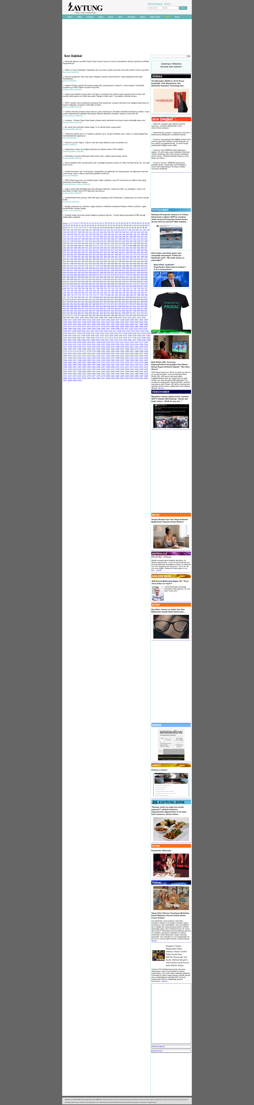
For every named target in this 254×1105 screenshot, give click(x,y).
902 (134, 306)
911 (82, 308)
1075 (89, 326)
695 (134, 286)
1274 (70, 351)
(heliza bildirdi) (69, 145)
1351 (93, 360)
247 (94, 243)
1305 (132, 353)
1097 (108, 329)
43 (85, 225)
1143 (148, 333)
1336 (108, 358)
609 (71, 279)
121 (140, 230)
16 (101, 223)
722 (64, 291)
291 (86, 248)
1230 (117, 344)
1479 (103, 376)
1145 (69, 335)
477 (94, 266)
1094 (93, 329)
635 (83, 282)
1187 (88, 340)
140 (123, 232)
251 (108, 243)
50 (104, 225)
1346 (70, 360)
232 (123, 241)
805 (116, 297)
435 (108, 261)
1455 (74, 374)
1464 (117, 374)
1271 (141, 349)
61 (133, 225)
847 (101, 302)
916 (101, 308)
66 (146, 225)
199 (86, 239)
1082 (122, 326)
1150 (93, 335)
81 (98, 228)
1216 (136, 342)
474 (83, 266)
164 (127, 234)
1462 (108, 374)
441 (131, 261)
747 (71, 293)
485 (123, 266)
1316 (98, 356)
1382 (70, 365)
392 (120, 257)
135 (105, 232)
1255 (65, 349)
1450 (136, 371)
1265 (112, 349)
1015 (144, 317)
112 (108, 230)
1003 (87, 317)
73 (77, 228)
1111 (88, 331)
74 (80, 228)
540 (71, 273)
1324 (136, 356)
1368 (89, 362)
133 (97, 232)
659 (86, 284)
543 (83, 273)
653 (64, 284)
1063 (117, 324)
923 (127, 308)
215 (145, 239)
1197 (134, 340)
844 (90, 302)
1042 (103, 322)
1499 (112, 378)
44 (88, 225)
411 (105, 259)
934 (83, 311)
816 (71, 299)
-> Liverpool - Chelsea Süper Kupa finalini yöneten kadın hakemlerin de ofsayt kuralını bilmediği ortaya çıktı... (105, 120)
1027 (117, 320)
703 (79, 288)
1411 (122, 367)
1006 (101, 317)
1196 (130, 340)
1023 (98, 320)
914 (94, 308)
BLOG (156, 514)
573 (108, 275)
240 (68, 243)
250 (105, 243)
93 (130, 228)
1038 (84, 322)
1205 (84, 342)
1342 (136, 358)
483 (116, 266)
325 (127, 250)
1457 (84, 374)
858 (142, 302)
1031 (136, 320)
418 (131, 259)
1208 (98, 342)
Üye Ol (167, 4)
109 (97, 230)
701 (71, 288)
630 (64, 282)
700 (68, 288)
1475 (84, 376)
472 (75, 266)
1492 (79, 378)
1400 (70, 367)
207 (116, 239)
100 (64, 230)
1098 (112, 329)
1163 (65, 338)
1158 (130, 335)
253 (116, 243)
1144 (65, 335)
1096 (103, 329)
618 (105, 279)
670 (127, 284)
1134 (107, 333)
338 (90, 252)
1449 (132, 371)
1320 (117, 356)
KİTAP (156, 604)
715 (123, 288)
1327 (65, 358)
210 (127, 239)
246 (90, 243)
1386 (89, 365)
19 (109, 223)
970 (131, 313)
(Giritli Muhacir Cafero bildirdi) (76, 184)
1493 (84, 378)
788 (138, 295)
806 (120, 297)
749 (79, 293)
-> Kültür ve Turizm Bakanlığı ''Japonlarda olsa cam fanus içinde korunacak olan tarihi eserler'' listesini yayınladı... (106, 70)
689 (112, 286)
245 (86, 243)
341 (101, 252)
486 (127, 266)
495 (75, 268)
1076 (93, 326)
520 (83, 270)
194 (68, 239)
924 (131, 308)
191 (142, 237)
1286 (127, 351)
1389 (103, 365)
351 (138, 252)
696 (138, 286)
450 (79, 264)
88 (117, 228)
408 (94, 259)
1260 (89, 349)
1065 (127, 324)
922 (123, 308)
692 (123, 286)
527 (108, 270)
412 (108, 259)
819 (83, 299)
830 (123, 299)
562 (68, 275)
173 (75, 237)
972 (138, 313)
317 (97, 250)
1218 (146, 342)
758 (112, 293)
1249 (122, 347)
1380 (146, 362)
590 (86, 277)
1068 (141, 324)
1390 (108, 365)
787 (134, 295)
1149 (88, 335)
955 (75, 313)
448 (71, 264)
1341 (132, 358)
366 (108, 255)
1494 (89, 378)
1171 (102, 338)
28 (132, 223)
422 (145, 259)
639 (97, 282)
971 (134, 313)
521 (86, 270)
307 (146, 248)
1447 (122, 371)
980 (83, 315)
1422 (89, 369)
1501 (122, 378)
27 (130, 223)
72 (74, 228)
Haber (156, 882)
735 (112, 291)
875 (120, 304)
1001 (77, 317)
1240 (79, 347)
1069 (146, 324)
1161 (144, 335)
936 (90, 311)
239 (64, 243)
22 (117, 223)
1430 (127, 369)
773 (83, 295)
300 (120, 248)
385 (94, 257)
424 (68, 261)
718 (134, 288)
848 (105, 302)
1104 (141, 329)
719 (138, 288)
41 (80, 225)
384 (90, 257)
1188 (93, 340)
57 (122, 225)
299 (116, 248)
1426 (108, 369)
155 (94, 234)
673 (138, 284)
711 (108, 288)
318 (101, 250)
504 (108, 268)
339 (94, 252)
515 (64, 270)
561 (64, 275)
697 (142, 286)
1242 (89, 347)
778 (101, 295)
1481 (112, 376)
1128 (79, 333)
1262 (98, 349)
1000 (72, 317)
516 (68, 270)
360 (86, 255)
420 (138, 259)
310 (71, 250)
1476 (89, 376)
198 (83, 239)
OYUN (156, 845)
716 (127, 288)
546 (94, 273)
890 (90, 306)
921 (119, 308)
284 (146, 246)
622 (119, 279)
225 (97, 241)
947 (131, 311)
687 (105, 286)
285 (64, 248)
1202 (70, 342)
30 (138, 223)
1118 (119, 331)
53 (111, 225)
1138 (125, 333)
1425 (103, 369)
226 (101, 241)
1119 (124, 331)
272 (101, 246)
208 (120, 239)
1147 (79, 335)
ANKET (156, 765)
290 (83, 248)
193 (64, 239)
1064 (122, 324)
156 (97, 234)
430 (90, 261)
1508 (70, 380)
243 (79, 243)
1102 (131, 329)
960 (94, 313)
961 (97, 313)
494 (71, 268)
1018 (74, 320)
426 (75, 261)
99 (146, 228)
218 (71, 241)
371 (127, 255)
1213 (122, 342)
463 (127, 264)
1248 (117, 347)
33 (146, 223)
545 (90, 273)
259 (138, 243)
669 (123, 284)
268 (86, 246)
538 (64, 273)
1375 (122, 362)
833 (134, 299)
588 (79, 277)
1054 (74, 324)
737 (120, 291)
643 (112, 282)
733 (105, 291)
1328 (70, 358)
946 (127, 311)
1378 (136, 362)
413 (112, 259)
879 (134, 304)
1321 (122, 356)
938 (97, 311)
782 (116, 295)
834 (138, 299)
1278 (89, 351)
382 (83, 257)
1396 (136, 365)
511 (134, 268)
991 (123, 315)
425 (71, 261)
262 (64, 246)
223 (90, 241)
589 (83, 277)
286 (68, 248)
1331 (84, 358)
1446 (117, 371)
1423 (93, 369)
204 (105, 239)
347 (123, 252)
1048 (132, 322)
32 (143, 223)
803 (108, 297)
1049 (136, 322)
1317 (103, 356)
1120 (128, 331)
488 (134, 266)
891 (94, 306)
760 (120, 293)
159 (108, 234)
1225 (93, 344)
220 (79, 241)
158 (105, 234)
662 (97, 284)
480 (105, 266)
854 (127, 302)
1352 (98, 360)
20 (111, 223)
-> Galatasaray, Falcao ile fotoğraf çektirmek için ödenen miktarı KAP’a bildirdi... (93, 149)
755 (101, 293)
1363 (65, 362)
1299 (103, 353)
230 (116, 241)
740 (131, 291)
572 (105, 275)
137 (112, 232)
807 (123, 297)
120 (137, 230)
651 (142, 282)
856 (134, 302)
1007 (106, 317)
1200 (148, 340)
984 (97, 315)
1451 (141, 371)
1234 (136, 344)
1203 (74, 342)
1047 (127, 322)
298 (112, 248)
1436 (70, 371)
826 (108, 299)
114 (115, 230)
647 (127, 282)
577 (123, 275)
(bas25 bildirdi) (69, 138)
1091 (79, 329)
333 (71, 252)
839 (71, 302)
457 (105, 264)
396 (134, 257)
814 (64, 299)
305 (138, 248)
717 (131, 288)
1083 (127, 326)
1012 (129, 317)
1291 (65, 353)
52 (109, 225)
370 (123, 255)
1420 (79, 369)
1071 (70, 326)
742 (138, 291)
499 (90, 268)
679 (75, 286)
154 (90, 234)
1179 (139, 338)
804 (112, 297)
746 (68, 293)
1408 (108, 367)
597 (112, 277)
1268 (127, 349)
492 (64, 268)
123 (148, 230)
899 (123, 306)
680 (79, 286)
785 (127, 295)
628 (142, 279)
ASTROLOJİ (159, 553)
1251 (132, 347)
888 (83, 306)
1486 (136, 376)
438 (120, 261)
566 (83, 275)
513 (142, 268)
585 (68, 277)
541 (75, 273)
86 (111, 228)
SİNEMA (157, 76)
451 (83, 264)
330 (145, 250)
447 (68, 264)
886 (75, 306)
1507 (65, 380)
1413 (131, 367)
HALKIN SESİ (161, 576)
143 (134, 232)
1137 (120, 333)
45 (90, 225)
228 (108, 241)
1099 (117, 329)
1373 (112, 362)
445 (146, 261)
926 (138, 308)
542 (79, 273)
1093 (89, 329)
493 (68, 268)
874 (116, 304)
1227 (103, 344)
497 (83, 268)
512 (138, 268)
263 (68, 246)
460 (116, 264)
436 (112, 261)
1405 (93, 367)
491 (146, 266)
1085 (136, 326)
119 (133, 230)
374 (138, 255)
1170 (97, 338)
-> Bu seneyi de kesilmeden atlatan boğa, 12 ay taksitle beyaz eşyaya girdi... (92, 127)
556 (131, 273)
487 (131, 266)
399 (146, 257)
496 (79, 268)
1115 (106, 331)
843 (86, 302)
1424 (98, 369)
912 (86, 308)
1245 (103, 347)
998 (64, 317)
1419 (74, 369)
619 (108, 279)
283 (142, 246)
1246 (108, 347)
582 (142, 275)
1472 (70, 376)
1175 (120, 338)
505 (112, 268)
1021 (89, 320)
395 (131, 257)
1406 (98, 367)
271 (97, 246)
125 (68, 232)
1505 (141, 378)
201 (94, 239)
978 (75, 315)
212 (134, 239)
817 (75, 299)
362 (94, 255)
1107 (69, 331)
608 (68, 279)
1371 (103, 362)
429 (86, 261)
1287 (132, 351)
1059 (98, 324)
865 (83, 304)
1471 (65, 376)
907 (68, 308)
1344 (146, 358)
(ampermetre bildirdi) (72, 193)
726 (79, 291)
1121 (133, 331)
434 (105, 261)
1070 (65, 326)
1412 (127, 367)
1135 (111, 333)
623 (123, 279)
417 (127, 259)
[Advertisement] (51, 50)
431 (94, 261)
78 (90, 228)
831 (127, 299)
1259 (84, 349)
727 (83, 291)
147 (64, 234)
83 (104, 228)
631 (68, 282)
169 (146, 234)
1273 (65, 351)
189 (134, 237)
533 (131, 270)
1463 (112, 374)
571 (101, 275)
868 (94, 304)
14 (95, 223)
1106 (65, 331)
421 (142, 259)
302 (127, 248)
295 (101, 248)
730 (94, 291)
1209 (103, 342)
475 (86, 266)
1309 (65, 356)
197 (79, 239)
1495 (93, 378)
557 (134, 273)
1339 (122, 358)
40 (77, 225)
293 (94, 248)
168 (142, 234)
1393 (122, 365)
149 (71, 234)
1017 (70, 320)
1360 (136, 360)
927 (142, 308)
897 (116, 306)
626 (134, 279)
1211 (112, 342)
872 (108, 304)
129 (83, 232)
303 (131, 248)
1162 (148, 335)
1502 (127, 378)
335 (79, 252)
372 (131, 255)
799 (94, 297)
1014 (139, 317)
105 (83, 230)
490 (142, 266)
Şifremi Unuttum (155, 4)
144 (138, 232)
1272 (146, 349)
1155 (116, 335)
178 (94, 237)
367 (112, 255)
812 (142, 297)
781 (112, 295)
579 (131, 275)
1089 (70, 329)
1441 (93, 371)
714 (119, 288)
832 (131, 299)
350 (134, 252)
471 (71, 266)
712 (112, 288)
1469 (141, 374)
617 (101, 279)
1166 (79, 338)
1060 (103, 324)
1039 (89, 322)
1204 (79, 342)
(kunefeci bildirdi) (71, 72)
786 (131, 295)
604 (138, 277)
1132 (97, 333)
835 (142, 299)
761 (123, 293)
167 (138, 234)
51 (106, 225)
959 (90, 313)
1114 (101, 331)
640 (101, 282)
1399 (65, 367)
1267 (122, 349)
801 (101, 297)
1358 (127, 360)
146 (146, 232)
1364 (70, 362)
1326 (146, 356)
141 (127, 232)
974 (146, 313)
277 (120, 246)
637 (90, 282)
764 (134, 293)
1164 (69, 338)
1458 (89, 374)
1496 (98, 378)
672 (134, 284)
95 (135, 228)
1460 (98, 374)
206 (112, 239)
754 (97, 293)
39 (74, 225)
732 (101, 291)
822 (94, 299)
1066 (132, 324)
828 (116, 299)
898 (120, 306)
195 (71, 239)
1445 (112, 371)
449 (75, 264)
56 (119, 225)
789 (142, 295)
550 (108, 273)
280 (131, 246)
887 (79, 306)
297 (108, 248)
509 (127, 268)
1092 (84, 329)
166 (134, 234)
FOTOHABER (160, 209)
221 (83, 241)
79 (93, 228)
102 (71, 230)
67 (149, 225)
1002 (82, 317)
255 (123, 243)
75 (82, 228)
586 (71, 277)
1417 (65, 369)
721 (145, 288)
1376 (127, 362)
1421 (84, 369)
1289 (141, 351)
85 (109, 228)
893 (101, 306)
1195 (125, 340)
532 (127, 270)
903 (138, 306)
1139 (130, 333)
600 (123, 277)
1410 (117, 367)
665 (108, 284)
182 (108, 237)
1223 (84, 344)
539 (68, 273)
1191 (107, 340)
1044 (112, 322)
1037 (79, 322)
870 (101, 304)
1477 (93, 376)
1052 (65, 324)
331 (64, 252)
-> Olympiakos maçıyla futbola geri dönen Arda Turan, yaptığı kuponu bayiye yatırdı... (96, 156)
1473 (74, 376)
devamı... (162, 388)
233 (127, 241)
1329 (74, 358)
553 (120, 273)
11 (88, 223)
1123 (142, 331)
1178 (134, 338)
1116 (110, 331)
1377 (132, 362)
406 (86, 259)
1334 (98, 358)
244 (83, 243)
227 (105, 241)
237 (142, 241)
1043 (108, 322)
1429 (122, 369)
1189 (97, 340)
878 (131, 304)
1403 (84, 367)
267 (83, 246)
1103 (136, 329)
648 (131, 282)
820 (86, 299)
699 (64, 288)
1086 (141, 326)
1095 (98, 329)
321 (112, 250)
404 (79, 259)
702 (75, 288)
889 (86, 306)
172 (71, 237)
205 (108, 239)
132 (94, 232)
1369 (93, 362)
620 (112, 279)
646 (123, 282)
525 (101, 270)
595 (105, 277)
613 (86, 279)
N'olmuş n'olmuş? (159, 770)
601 (127, 277)
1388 (98, 365)
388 (105, 257)
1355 (112, 360)
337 (86, 252)
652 (146, 282)
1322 (127, 356)
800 (97, 297)
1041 (98, 322)
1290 (146, 351)
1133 (102, 333)
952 (64, 313)
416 (123, 259)
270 (94, 246)
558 (138, 273)
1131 (93, 333)
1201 (65, 342)
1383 (74, 365)
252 (112, 243)
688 (108, 286)
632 (71, 282)
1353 (103, 360)
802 (105, 297)
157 (101, 234)
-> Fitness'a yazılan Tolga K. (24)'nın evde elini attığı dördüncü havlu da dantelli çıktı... (96, 143)
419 (134, 259)
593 (97, 277)
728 (86, 291)
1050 (141, 322)
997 (146, 315)
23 (119, 223)
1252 (136, 347)
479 (101, 266)
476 (90, 266)
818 (79, 299)
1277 (84, 351)
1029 (127, 320)
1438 (79, 371)
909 (75, 308)
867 (90, 304)
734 (108, 291)
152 (83, 234)
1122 (137, 331)
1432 (136, 369)
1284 (117, 351)
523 (94, 270)
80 (96, 228)
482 (112, 266)
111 (104, 230)
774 (86, 295)
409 (97, 259)
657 (79, 284)
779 (105, 295)
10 (85, 223)
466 (138, 264)
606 (146, 277)
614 (90, 279)
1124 (147, 331)
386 (97, 257)
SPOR (156, 331)
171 (68, 237)
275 (112, 246)
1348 (79, 360)
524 (97, 270)
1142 (144, 333)
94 (133, 228)
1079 (108, 326)
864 (79, 304)
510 (131, 268)
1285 (122, 351)
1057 (89, 324)
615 (94, 279)
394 (127, 257)
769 (68, 295)
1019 (79, 320)
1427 (112, 369)
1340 (127, 358)
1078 (103, 326)
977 (71, 315)
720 (142, 288)
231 (120, 241)
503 (105, 268)
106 (86, 230)
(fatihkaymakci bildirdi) (73, 151)
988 (112, 315)
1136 (116, 333)
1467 (132, 374)
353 (146, 252)
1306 (136, 353)
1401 (74, 367)
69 (66, 228)
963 (105, 313)
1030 (132, 320)
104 (79, 230)
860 (64, 304)
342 (105, 252)
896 (112, 306)
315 (90, 250)
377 (64, 257)
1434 (146, 369)
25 (125, 223)
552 (116, 273)
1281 (103, 351)
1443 (103, 371)
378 (68, 257)
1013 (134, 317)
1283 (112, 351)
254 (120, 243)
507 (120, 268)
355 (68, 255)
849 (108, 302)
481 (108, 266)
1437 (74, 371)
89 (119, 228)
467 (142, 264)
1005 (96, 317)
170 (64, 237)
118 (129, 230)
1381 (65, 365)
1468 (136, 374)
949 (138, 311)
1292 (70, 353)
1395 (132, 365)
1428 (117, 369)
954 (71, 313)
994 (134, 315)
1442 (98, 371)
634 (79, 282)
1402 (79, 367)
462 (123, 264)
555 (127, 273)
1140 (134, 333)
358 (79, 255)
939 (101, 311)
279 (127, 246)
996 (142, 315)
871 (105, 304)
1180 (144, 338)
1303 (122, 353)
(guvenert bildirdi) (71, 202)
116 (122, 230)
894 (105, 306)
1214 (127, 342)
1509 (74, 380)
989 (116, 315)
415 (119, 259)
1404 (89, 367)
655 (71, 284)
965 (112, 313)
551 (112, 273)
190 (138, 237)
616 (97, 279)
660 (90, 284)
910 (79, 308)
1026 (112, 320)
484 (120, 266)
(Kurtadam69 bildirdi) (72, 107)
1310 (70, 356)
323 (119, 250)
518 (75, 270)
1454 (70, 374)
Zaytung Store (156, 1051)
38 (72, 225)
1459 (93, 374)
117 (126, 230)
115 (119, 230)
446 (64, 264)
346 (120, 252)
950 (142, 311)
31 (140, 223)
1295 (84, 353)
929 (64, 311)
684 (94, 286)
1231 (122, 344)
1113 (97, 331)
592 (94, 277)
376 (146, 255)
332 (68, 252)
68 (64, 228)
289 (79, 248)
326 (131, 250)
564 (75, 275)
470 (68, 266)
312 (79, 250)
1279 (93, 351)
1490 (70, 378)
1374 (117, 362)
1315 (93, 356)
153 (86, 234)
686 (101, 286)
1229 (112, 344)
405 (83, 259)
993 (131, 315)
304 (134, 248)
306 (142, 248)
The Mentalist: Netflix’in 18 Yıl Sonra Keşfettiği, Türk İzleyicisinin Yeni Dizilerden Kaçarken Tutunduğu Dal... (168, 83)
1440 (89, 371)
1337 (112, 358)
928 (145, 308)
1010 (120, 317)
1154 (111, 335)
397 (138, 257)
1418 (70, 369)
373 (134, 255)
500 (94, 268)
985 (101, 315)
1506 (146, 378)
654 (68, 284)
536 (142, 270)
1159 (134, 335)
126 (71, 232)
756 (105, 293)
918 (108, 308)
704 (83, 288)
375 (142, 255)
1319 (112, 356)
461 (120, 264)
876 (123, 304)
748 (75, 293)
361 (90, 255)
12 (90, 223)
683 (90, 286)
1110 (83, 331)
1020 (84, 320)
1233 (132, 344)
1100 (122, 329)
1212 (117, 342)
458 (108, 264)
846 (97, 302)
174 (79, 237)
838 (68, 302)
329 (142, 250)
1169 (93, 338)
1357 (122, 360)
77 (88, 228)
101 (68, 230)
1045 (117, 322)
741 (134, 291)
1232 (127, 344)
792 (68, 297)
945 (123, 311)
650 (138, 282)
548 (101, 273)
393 (123, 257)
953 (68, 313)
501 (97, 268)
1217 (141, 342)
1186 (83, 340)
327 (134, 250)
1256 (70, 349)
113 (112, 230)
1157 (125, 335)
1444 (108, 371)
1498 (108, 378)
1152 (102, 335)
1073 (79, 326)
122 (144, 230)
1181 (148, 338)
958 (86, 313)
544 (86, 273)
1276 (79, 351)
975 (64, 315)
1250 (127, 347)
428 (83, 261)
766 (142, 293)
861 (68, 304)
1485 (132, 376)
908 (71, 308)
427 (79, 261)
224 (94, 241)
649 (134, 282)
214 (142, 239)
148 (68, 234)
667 (116, 284)
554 (123, 273)
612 (82, 279)
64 (141, 225)
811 (138, 297)
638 (94, 282)
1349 (84, 360)
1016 (65, 320)
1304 (127, 353)
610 (75, 279)
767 (146, 293)
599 (120, 277)
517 (71, 270)
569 (94, 275)
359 (83, 255)
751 (86, 293)
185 (120, 237)
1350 (89, 360)
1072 (74, 326)
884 (68, 306)
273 (105, 246)
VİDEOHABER (160, 391)
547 (97, 273)
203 (101, 239)
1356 (117, 360)
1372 (108, 362)
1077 (98, 326)
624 (127, 279)
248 (97, 243)
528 (112, 270)
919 (112, 308)
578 (127, 275)
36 (66, 225)
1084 (132, 326)
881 (142, 304)
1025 (108, 320)
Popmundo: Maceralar (161, 850)
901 (131, 306)
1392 (117, 365)
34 (148, 223)
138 (116, 232)
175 (83, 237)
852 (120, 302)
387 (101, 257)
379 (71, 257)
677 (68, 286)
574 (112, 275)
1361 (141, 360)
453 (90, 264)
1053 (70, 324)
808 (127, 297)
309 (68, 250)
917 (105, 308)
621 (116, 279)
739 (127, 291)
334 (75, 252)
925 (134, 308)
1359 (132, 360)
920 (116, 308)
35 (64, 225)
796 (83, 297)
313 (82, 250)
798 (90, 297)
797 (86, 297)
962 (101, 313)
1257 (74, 349)
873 (112, 304)
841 (79, 302)
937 (94, 311)
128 (79, 232)
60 (130, 225)
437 (116, 261)
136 (108, 232)
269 (90, 246)
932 (75, 311)
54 (114, 225)
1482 (117, 376)
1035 (70, 322)
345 (116, 252)
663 (101, 284)
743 (142, 291)
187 (127, 237)
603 (134, 277)
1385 (84, 365)
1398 (146, 365)
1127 (74, 333)
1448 (127, 371)
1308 (146, 353)
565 (79, 275)
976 (68, 315)
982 (90, 315)
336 (83, 252)
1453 (65, 374)
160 (112, 234)
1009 (115, 317)
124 (64, 232)
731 (97, 291)
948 (134, 311)
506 (116, 268)
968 (123, 313)
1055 (79, 324)
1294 (79, 353)
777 (97, 295)
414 (116, 259)
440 (127, 261)
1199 (144, 340)
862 (71, 304)
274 (108, 246)
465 (134, 264)
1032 (141, 320)
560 (146, 273)
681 (83, 286)
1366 (79, 362)
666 (112, 284)
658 (83, 284)
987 (108, 315)
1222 (79, 344)
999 (68, 317)
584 (64, 277)
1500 (117, 378)
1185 (79, 340)
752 (90, 293)
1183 (69, 340)
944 (120, 311)
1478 (98, 376)
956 (79, 313)
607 (64, 279)
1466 (127, 374)
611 (79, 279)
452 (86, 264)
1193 (116, 340)
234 (131, 241)
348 (127, 252)
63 (138, 225)
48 (98, 225)
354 (64, 255)
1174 (116, 338)
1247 (112, 347)
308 (64, 250)
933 (79, 311)
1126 (69, 333)
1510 (79, 380)
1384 (79, 365)
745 (64, 293)
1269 (132, 349)
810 (134, 297)
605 (142, 277)
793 (71, 297)
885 (71, 306)
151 (79, 234)
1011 (125, 317)
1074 (84, 326)
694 (131, 286)
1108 (74, 331)
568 (90, 275)
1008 (110, 317)
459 (112, 264)
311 (75, 250)
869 (97, 304)
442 (134, 261)
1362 (146, 360)
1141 (139, 333)
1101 (127, 329)
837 (64, 302)
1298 (98, 353)
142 (131, 232)
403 (75, 259)
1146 (74, 335)
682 (86, 286)
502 (101, 268)
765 (138, 293)
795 (79, 297)
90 (122, 228)
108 (94, 230)
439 (123, 261)
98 (143, 228)
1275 (74, 351)
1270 (136, 349)
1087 (146, 326)
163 (123, 234)
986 (105, 315)
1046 (122, 322)
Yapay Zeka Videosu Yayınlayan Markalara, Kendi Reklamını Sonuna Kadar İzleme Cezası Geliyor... (170, 915)
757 (108, 293)
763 (131, 293)
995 (138, 315)
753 (94, 293)
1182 (65, 340)
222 (86, 241)
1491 (74, 378)
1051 (146, 322)
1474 (79, 376)
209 (123, 239)
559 (142, 273)
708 (97, 288)
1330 (79, 358)
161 (116, 234)
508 (123, 268)
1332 (89, 358)
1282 (108, 351)
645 (120, 282)
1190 (102, 340)
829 (120, 299)
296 (105, 248)
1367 (84, 362)
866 (86, 304)
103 (75, 230)
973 (142, 313)
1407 (103, 367)
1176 (125, 338)
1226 (98, 344)
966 (116, 313)
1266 (117, 349)
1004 (91, 317)
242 (75, 243)
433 (101, 261)
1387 (93, 365)
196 (75, 239)
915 (97, 308)
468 (146, 264)
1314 (89, 356)
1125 (65, 333)
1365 (74, 362)
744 (146, 291)
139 (120, 232)
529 (116, 270)
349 (131, 252)
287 (71, 248)
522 (90, 270)
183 (112, 237)
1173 (111, 338)
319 (105, 250)
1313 (84, 356)
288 (75, 248)
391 (116, 257)
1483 (122, 376)
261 (146, 243)
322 (116, 250)
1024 (103, 320)
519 (79, 270)
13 (93, 223)
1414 (136, 367)
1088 (65, 329)
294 (97, 248)
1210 (108, 342)
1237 (65, 347)
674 (142, 284)
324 (123, 250)
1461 (103, 374)
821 (90, 299)
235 (134, 241)
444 (142, 261)
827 (112, 299)
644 (116, 282)
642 (108, 282)
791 (64, 297)
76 (85, 228)
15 (98, 223)
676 (64, 286)
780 (108, 295)
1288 (136, 351)
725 (75, 291)
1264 (108, 349)
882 (146, 304)
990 (120, 315)
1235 (141, 344)
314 (86, 250)
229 (112, 241)
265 (75, 246)
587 (75, 277)
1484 (127, 376)
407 (90, 259)
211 (131, 239)
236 (138, 241)
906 (64, 308)
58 (125, 225)
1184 (74, 340)
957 (83, 313)
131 (90, 232)
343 (108, 252)
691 (120, 286)
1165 (74, 338)
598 (116, 277)
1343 (141, 358)
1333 (93, 358)
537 (146, 270)
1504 (136, 378)
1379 (141, 362)
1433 (141, 369)
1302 (117, 353)
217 (68, 241)
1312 (79, 356)
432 (97, 261)
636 (86, 282)
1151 (97, 335)
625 (131, 279)
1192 (111, 340)
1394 (127, 365)
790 (146, 295)
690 (116, 286)
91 (125, 228)
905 (146, 306)
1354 (108, 360)
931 (71, 311)
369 (120, 255)
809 (131, 297)
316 (94, 250)
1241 (84, 347)
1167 (83, 338)
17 (103, 223)
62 (135, 225)
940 (105, 311)
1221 (74, 344)
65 (143, 225)
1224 (89, 344)
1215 (131, 342)
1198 (139, 340)
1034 (65, 322)
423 (64, 261)
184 (116, 237)
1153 (107, 335)
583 (146, 275)
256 (127, 243)
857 (138, 302)
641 (105, 282)
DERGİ (156, 725)
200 (90, 239)
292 (90, 248)
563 (71, 275)
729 (90, 291)
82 (101, 228)
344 (112, 252)
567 (86, 275)
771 (75, 295)
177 (90, 237)
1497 (103, 378)
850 (112, 302)
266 (79, 246)
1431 (132, 369)
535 (138, 270)
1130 (88, 333)
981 (86, 315)
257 (131, 243)
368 (116, 255)
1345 (65, 360)
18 (106, 223)
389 (108, 257)
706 (90, 288)
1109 (79, 331)
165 (131, 234)
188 (131, 237)
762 (127, 293)
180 (101, 237)
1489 (65, 378)
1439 (84, 371)
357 (75, 255)
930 (68, 311)
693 (127, 286)
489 (138, 266)
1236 (146, 344)
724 (71, 291)
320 (108, 250)
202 (97, 239)
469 (64, 266)
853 (123, 302)
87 (114, 228)
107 (90, 230)
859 (146, 302)
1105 (145, 329)
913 (90, 308)
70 (69, 228)
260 (142, 243)
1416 (146, 367)
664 (105, 284)
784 (123, 295)
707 (94, 288)
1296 (89, 353)
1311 (74, 356)
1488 (146, 376)
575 (116, 275)
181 (105, 237)
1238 (70, 347)
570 (97, 275)
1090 (74, 329)
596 (108, 277)
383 (86, 257)
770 (71, 295)
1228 (108, 344)
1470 (146, 374)
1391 (112, 365)
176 (86, 237)
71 (72, 228)
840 (75, 302)
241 (71, 243)
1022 (93, 320)
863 (75, 304)
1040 (93, 322)
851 (116, 302)
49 (101, 225)
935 (86, 311)
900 (127, 306)
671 (131, 284)
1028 (122, 320)
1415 (141, 367)
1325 (141, 356)
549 (105, 273)
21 (114, 223)
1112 (92, 331)
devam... (160, 570)
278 (123, 246)
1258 (79, 349)
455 (97, 264)
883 (64, 306)
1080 (112, 326)
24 (122, 223)
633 (75, 282)
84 (106, 228)
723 (68, 291)
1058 (93, 324)
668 (120, 284)
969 (127, 313)
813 (145, 297)
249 (101, 243)
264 (71, 246)
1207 (93, 342)
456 (101, 264)
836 (146, 299)
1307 (141, 353)
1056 (84, 324)
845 (94, 302)
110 (101, 230)
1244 (98, 347)
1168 (88, 338)
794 (75, 297)
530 (120, 270)
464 (131, 264)
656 (75, 284)
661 (94, 284)
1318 (108, 356)
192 (146, 237)
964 (108, 313)
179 (97, 237)
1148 (83, 335)
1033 (146, 320)
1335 (103, 358)
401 (68, 259)
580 (134, 275)
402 (71, 259)
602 (131, 277)
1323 (131, 356)
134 (101, 232)
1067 (136, 324)
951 (146, 311)
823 (97, 299)
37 (69, 225)
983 (94, 315)
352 (142, 252)
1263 (103, 349)
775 (90, 295)
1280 (98, 351)
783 (120, 295)
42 (82, 225)
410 (101, 259)
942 (112, 311)
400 (64, 259)
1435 (65, 371)
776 (94, 295)
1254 (146, 347)
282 (138, 246)
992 (127, 315)
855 (131, 302)
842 (83, 302)
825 (105, 299)
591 (90, 277)
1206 (89, 342)
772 (79, 295)
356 (71, 255)
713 (116, 288)
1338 (117, 358)
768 (64, 295)
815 (68, 299)
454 (94, 264)
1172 (107, 338)
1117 (115, 331)
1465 (122, 374)
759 (116, 293)
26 (127, 223)
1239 (74, 347)
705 (86, 288)
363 (97, 255)
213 (138, 239)
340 (97, 252)
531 (123, 270)
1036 (74, 322)
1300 (108, 353)
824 (101, 299)
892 (97, 306)
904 (142, 306)
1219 (65, 344)
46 (93, 225)
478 (97, 266)
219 (75, 241)
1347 (74, 360)
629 (145, 279)
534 (134, 270)
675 (146, 284)
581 (138, 275)
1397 (141, 365)
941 (108, 311)
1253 (141, 347)
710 (105, 288)
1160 (139, 335)
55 (117, 225)
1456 (79, 374)
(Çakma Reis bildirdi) (72, 89)
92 (127, 228)
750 (83, 293)
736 (116, 291)
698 (146, 286)
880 (138, 304)
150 (75, 234)
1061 (108, 324)
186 (123, 237)
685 (97, 286)
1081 (117, 326)
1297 (93, 353)
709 (101, 288)
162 (120, 234)
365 (105, 255)
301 (123, 248)
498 (86, 268)
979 (79, 315)
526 (105, 270)
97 (141, 228)
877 (127, 304)
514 (145, 268)
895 (108, 306)
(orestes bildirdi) (70, 175)
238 (146, 241)
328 (138, 250)
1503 (132, 378)
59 (127, 225)
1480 (108, 376)
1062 (112, 324)
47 (96, 225)
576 (120, 275)
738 (123, 291)
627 (138, 279)
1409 (112, 367)
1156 (120, 335)
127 (75, 232)
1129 (83, 333)
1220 (70, 344)
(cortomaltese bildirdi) (73, 116)
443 (138, 261)
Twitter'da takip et (158, 1046)
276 (116, 246)
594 (101, 277)
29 (135, 223)
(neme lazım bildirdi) (72, 210)
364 (101, 255)
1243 (93, 347)
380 (75, 257)
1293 (74, 353)
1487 (141, 376)
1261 (93, 349)
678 (71, 286)
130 (86, 232)
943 (116, 311)
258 (134, 243)
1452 (146, 371)
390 (112, 257)
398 (142, 257)
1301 (112, 353)
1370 (98, 362)
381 (79, 257)
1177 (130, 338)
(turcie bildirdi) (69, 81)
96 (138, 228)
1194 (120, 340)
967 (120, 313)
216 (64, 241)
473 (79, 266)
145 (142, 232)
